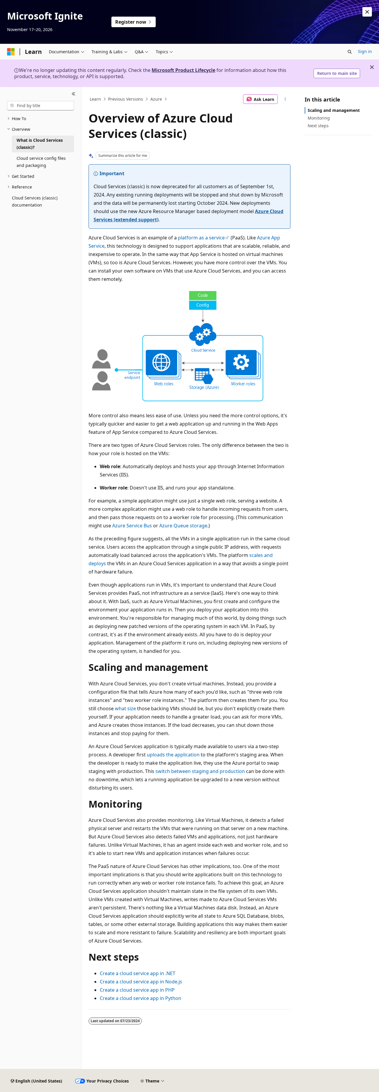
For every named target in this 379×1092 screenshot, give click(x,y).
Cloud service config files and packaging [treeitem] (41, 161)
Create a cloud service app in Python (140, 998)
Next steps (318, 125)
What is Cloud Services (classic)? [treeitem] (40, 143)
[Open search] (350, 51)
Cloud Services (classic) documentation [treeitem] (34, 201)
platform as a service (201, 237)
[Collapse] (73, 94)
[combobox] (40, 105)
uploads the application (173, 754)
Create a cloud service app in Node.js (141, 981)
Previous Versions (125, 99)
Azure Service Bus (132, 525)
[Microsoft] (11, 52)
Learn (95, 99)
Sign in (365, 51)
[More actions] (285, 99)
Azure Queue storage (183, 525)
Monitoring (319, 118)
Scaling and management (334, 110)
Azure (156, 99)
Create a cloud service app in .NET (137, 973)
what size (125, 708)
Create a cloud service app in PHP (137, 990)
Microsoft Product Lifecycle (183, 70)
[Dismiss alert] (367, 12)
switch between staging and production (200, 771)
